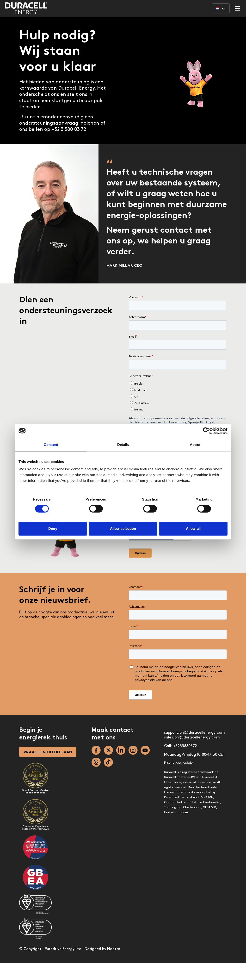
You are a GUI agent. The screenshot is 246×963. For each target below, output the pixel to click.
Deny (52, 528)
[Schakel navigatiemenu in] (237, 8)
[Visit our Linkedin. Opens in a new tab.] (120, 750)
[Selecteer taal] (221, 8)
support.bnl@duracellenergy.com (194, 733)
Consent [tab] (51, 445)
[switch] (96, 509)
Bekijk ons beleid (178, 763)
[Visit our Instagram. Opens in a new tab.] (133, 750)
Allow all (193, 528)
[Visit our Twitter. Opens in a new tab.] (108, 750)
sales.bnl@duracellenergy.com (192, 737)
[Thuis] (26, 8)
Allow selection (123, 528)
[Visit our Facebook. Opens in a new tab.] (96, 750)
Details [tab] (123, 445)
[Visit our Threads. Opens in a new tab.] (96, 762)
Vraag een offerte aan (48, 752)
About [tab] (195, 445)
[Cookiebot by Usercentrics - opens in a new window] (206, 430)
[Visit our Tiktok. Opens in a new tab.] (108, 762)
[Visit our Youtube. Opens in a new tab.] (145, 750)
